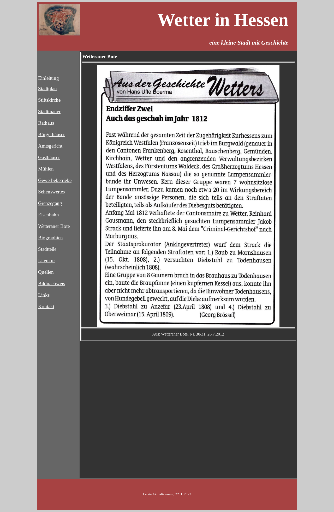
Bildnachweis (51, 283)
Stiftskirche (49, 100)
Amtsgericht (50, 146)
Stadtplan (47, 88)
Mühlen (46, 169)
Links (44, 295)
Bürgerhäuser (51, 134)
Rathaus (46, 123)
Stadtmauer (49, 111)
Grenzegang (50, 203)
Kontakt (46, 306)
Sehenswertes (51, 191)
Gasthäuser (49, 157)
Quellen (46, 272)
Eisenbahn (48, 214)
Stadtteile (47, 249)
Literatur (46, 260)
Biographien (50, 237)
